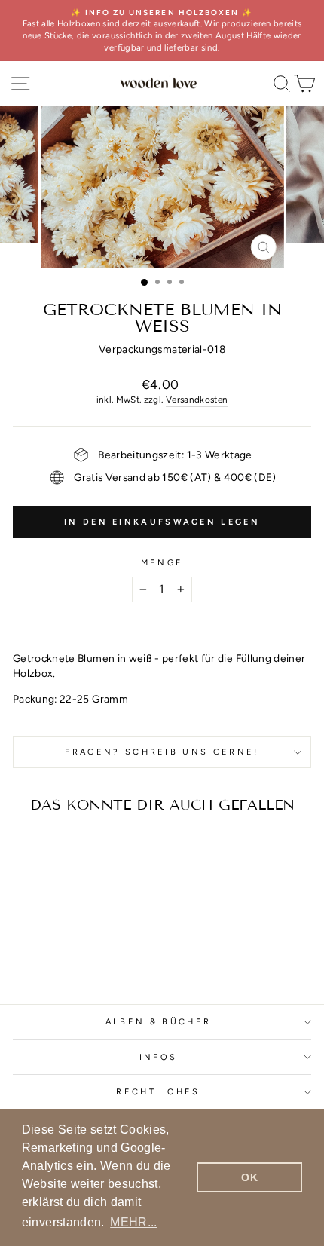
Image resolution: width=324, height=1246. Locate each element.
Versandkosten (197, 399)
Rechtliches (158, 1092)
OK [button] (249, 1177)
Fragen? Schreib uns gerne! (161, 752)
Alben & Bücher (158, 1022)
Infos (158, 1057)
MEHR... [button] (133, 1222)
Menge (162, 563)
